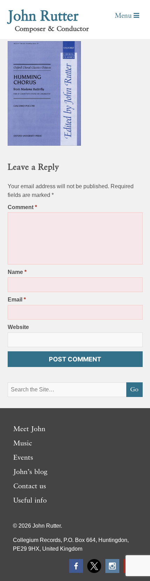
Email (17, 300)
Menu (124, 16)
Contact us (29, 486)
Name (17, 272)
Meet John (29, 429)
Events (23, 457)
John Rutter (43, 17)
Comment (22, 207)
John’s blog (30, 472)
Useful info (30, 500)
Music (22, 443)
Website (18, 327)
